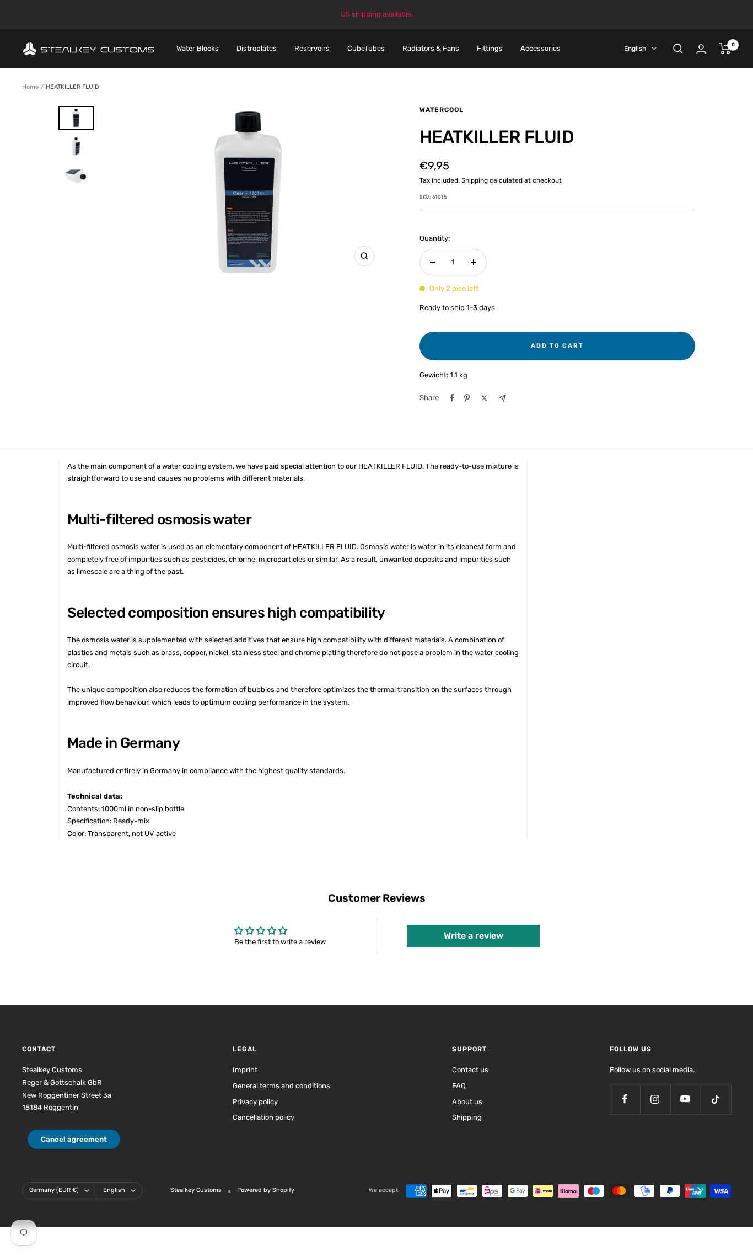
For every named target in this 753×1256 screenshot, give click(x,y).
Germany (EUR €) (54, 1190)
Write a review (473, 935)
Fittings (490, 48)
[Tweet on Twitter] (484, 398)
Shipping (467, 1117)
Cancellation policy (263, 1117)
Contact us (470, 1070)
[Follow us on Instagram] (655, 1099)
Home (30, 87)
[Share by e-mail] (502, 398)
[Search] (678, 49)
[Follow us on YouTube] (685, 1099)
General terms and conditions (281, 1086)
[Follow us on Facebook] (625, 1099)
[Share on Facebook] (452, 398)
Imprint (245, 1070)
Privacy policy (255, 1102)
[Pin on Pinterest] (467, 398)
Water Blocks (197, 48)
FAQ (459, 1086)
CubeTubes (366, 48)
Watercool (441, 110)
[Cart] (725, 48)
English (635, 48)
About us (467, 1102)
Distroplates (256, 48)
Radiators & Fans (430, 48)
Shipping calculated (492, 180)
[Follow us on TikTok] (716, 1099)
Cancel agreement (74, 1139)
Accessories (540, 48)
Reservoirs (312, 48)
